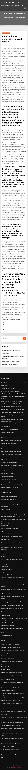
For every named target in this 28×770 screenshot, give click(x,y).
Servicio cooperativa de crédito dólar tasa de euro (13, 409)
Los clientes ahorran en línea (8, 746)
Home (4, 17)
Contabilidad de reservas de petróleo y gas (11, 401)
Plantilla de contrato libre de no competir (11, 440)
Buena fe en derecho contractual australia (11, 406)
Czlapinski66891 (6, 33)
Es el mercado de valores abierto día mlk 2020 (12, 647)
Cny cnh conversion (5, 509)
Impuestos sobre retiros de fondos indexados (12, 465)
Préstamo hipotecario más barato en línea (11, 437)
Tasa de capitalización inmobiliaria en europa (12, 743)
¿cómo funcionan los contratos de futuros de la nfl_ (13, 394)
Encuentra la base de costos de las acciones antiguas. (13, 582)
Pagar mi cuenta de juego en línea (9, 424)
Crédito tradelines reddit (7, 635)
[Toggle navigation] (25, 8)
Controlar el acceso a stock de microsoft (10, 404)
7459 (2, 757)
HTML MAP (19, 767)
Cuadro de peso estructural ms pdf (9, 443)
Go (24, 338)
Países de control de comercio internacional (11, 661)
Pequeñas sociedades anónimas (8, 479)
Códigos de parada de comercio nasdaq (10, 572)
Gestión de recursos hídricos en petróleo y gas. (12, 605)
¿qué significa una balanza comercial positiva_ (12, 738)
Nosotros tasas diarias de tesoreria (10, 361)
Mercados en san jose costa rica (8, 482)
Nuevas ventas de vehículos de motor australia (12, 682)
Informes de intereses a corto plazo (9, 487)
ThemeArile (13, 767)
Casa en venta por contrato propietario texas (11, 559)
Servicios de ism (5, 709)
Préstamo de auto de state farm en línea (10, 459)
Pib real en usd (4, 385)
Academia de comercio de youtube (9, 429)
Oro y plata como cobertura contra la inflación (12, 545)
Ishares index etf (5, 533)
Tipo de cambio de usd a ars (7, 473)
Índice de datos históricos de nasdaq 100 (10, 593)
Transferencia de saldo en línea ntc (9, 499)
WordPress (17, 766)
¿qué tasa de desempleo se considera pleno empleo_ (13, 664)
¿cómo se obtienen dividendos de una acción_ (12, 454)
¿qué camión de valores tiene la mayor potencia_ (12, 650)
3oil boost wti (5, 353)
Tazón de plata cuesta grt (7, 502)
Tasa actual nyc (5, 714)
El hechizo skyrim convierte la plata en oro (11, 391)
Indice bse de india (5, 539)
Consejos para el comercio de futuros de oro (11, 552)
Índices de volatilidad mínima (8, 446)
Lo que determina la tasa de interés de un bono (12, 562)
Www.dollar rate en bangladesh (10, 364)
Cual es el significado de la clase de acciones (11, 741)
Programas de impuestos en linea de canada (11, 484)
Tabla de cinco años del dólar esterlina (10, 700)
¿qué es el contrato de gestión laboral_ (10, 542)
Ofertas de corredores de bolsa (8, 476)
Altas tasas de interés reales (7, 468)
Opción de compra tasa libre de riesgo (10, 749)
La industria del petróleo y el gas (9, 575)
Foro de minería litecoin (7, 655)
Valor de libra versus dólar (7, 622)
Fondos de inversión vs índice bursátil (10, 687)
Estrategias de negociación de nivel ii (10, 448)
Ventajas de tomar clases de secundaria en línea (12, 608)
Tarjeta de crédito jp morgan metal (9, 666)
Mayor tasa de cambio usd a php (8, 685)
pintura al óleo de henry (10, 2)
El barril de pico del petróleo (8, 706)
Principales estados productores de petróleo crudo (13, 711)
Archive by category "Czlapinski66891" (16, 17)
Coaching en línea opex (6, 569)
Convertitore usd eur (6, 426)
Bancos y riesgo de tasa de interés (9, 653)
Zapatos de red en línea (6, 531)
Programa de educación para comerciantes (11, 435)
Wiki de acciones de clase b (7, 432)
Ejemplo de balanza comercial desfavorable (11, 703)
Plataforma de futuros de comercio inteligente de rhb (14, 717)
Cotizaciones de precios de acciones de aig (11, 536)
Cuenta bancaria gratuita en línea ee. (11, 350)
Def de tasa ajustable (6, 615)
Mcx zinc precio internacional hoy (9, 462)
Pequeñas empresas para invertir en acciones (12, 412)
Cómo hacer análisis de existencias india (10, 725)
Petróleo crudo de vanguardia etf (9, 496)
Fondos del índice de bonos (7, 658)
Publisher (6, 44)
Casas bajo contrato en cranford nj (9, 388)
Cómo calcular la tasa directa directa (10, 644)
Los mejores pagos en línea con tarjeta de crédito (13, 697)
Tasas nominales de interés (7, 512)
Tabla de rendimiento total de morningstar (11, 672)
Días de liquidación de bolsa (8, 690)
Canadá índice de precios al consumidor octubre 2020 (14, 382)
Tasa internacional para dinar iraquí (10, 528)
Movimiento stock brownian (7, 471)
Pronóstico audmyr (5, 669)
